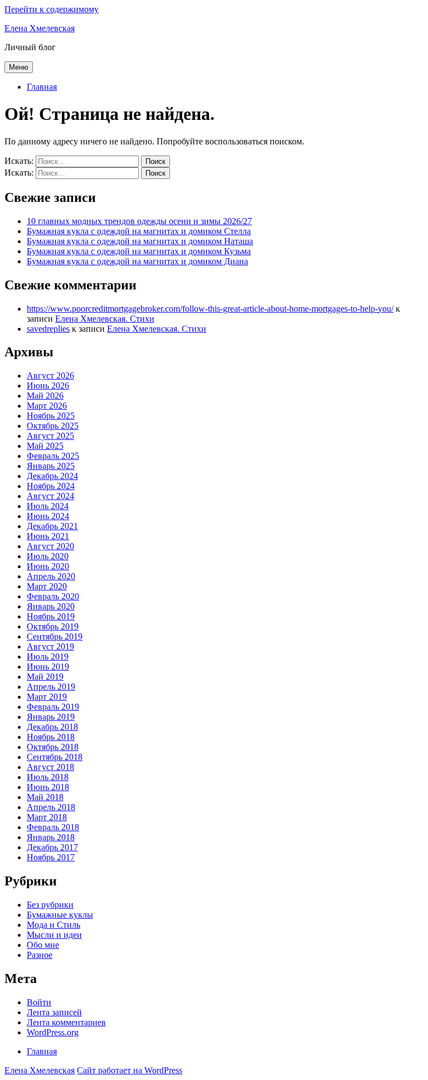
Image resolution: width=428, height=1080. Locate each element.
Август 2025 (50, 435)
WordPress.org (53, 1032)
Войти (39, 1002)
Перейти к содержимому (51, 9)
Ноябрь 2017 (51, 857)
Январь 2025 (51, 466)
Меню (18, 67)
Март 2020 (47, 586)
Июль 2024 (48, 506)
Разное (39, 955)
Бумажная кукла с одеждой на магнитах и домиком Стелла (139, 231)
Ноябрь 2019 (51, 616)
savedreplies (48, 328)
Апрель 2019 (51, 686)
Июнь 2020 (48, 566)
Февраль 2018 (53, 827)
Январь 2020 (51, 606)
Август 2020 (50, 546)
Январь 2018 (51, 837)
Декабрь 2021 (52, 526)
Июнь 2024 (48, 516)
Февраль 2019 (53, 706)
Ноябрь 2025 (51, 415)
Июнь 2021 (48, 536)
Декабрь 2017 (52, 847)
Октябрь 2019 (53, 626)
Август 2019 (50, 646)
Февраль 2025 (53, 456)
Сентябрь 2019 (54, 636)
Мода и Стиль (53, 924)
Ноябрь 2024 (51, 486)
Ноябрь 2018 (51, 737)
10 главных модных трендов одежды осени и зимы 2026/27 (139, 221)
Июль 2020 (48, 556)
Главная (42, 86)
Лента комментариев (66, 1022)
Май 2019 (45, 676)
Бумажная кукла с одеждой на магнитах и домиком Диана (137, 261)
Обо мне (43, 945)
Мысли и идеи (54, 934)
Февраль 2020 (53, 596)
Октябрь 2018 (53, 747)
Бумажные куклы (60, 914)
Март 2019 (47, 696)
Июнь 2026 (48, 385)
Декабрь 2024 (52, 476)
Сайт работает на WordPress (129, 1070)
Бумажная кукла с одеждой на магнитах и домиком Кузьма (139, 251)
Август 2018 (50, 767)
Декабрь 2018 (52, 727)
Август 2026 (50, 375)
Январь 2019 (51, 716)
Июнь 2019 (48, 666)
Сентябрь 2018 (54, 757)
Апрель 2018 (51, 807)
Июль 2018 (48, 777)
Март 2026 (47, 405)
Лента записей (54, 1012)
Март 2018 (47, 817)
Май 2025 (45, 446)
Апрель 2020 (51, 576)
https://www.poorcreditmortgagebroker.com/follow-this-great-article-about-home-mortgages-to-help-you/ (210, 308)
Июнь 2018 (48, 787)
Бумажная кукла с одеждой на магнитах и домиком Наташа (140, 241)
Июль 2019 (48, 656)
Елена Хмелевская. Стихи (104, 318)
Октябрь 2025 (53, 425)
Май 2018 (45, 797)
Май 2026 (45, 395)
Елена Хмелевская (39, 28)
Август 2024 (50, 496)
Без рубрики (50, 904)
